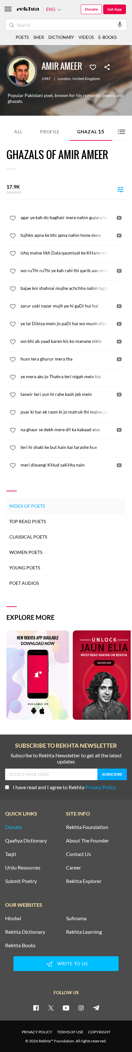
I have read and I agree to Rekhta (64, 787)
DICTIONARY (61, 37)
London (64, 79)
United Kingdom (86, 79)
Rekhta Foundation (87, 827)
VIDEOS (86, 37)
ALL (18, 131)
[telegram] (96, 1008)
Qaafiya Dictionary (26, 840)
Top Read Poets (27, 521)
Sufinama (76, 918)
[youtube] (66, 1008)
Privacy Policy (100, 787)
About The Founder (87, 840)
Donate (91, 9)
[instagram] (81, 1008)
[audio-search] (120, 24)
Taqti (10, 854)
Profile (50, 131)
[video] (119, 218)
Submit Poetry (21, 881)
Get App (114, 9)
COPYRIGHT (99, 1032)
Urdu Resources (22, 867)
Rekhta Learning (84, 931)
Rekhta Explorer (84, 881)
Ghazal (90, 131)
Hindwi (13, 918)
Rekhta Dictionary (25, 931)
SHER (38, 37)
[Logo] (27, 9)
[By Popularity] (120, 189)
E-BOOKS (107, 37)
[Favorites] (93, 67)
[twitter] (51, 1008)
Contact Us (78, 854)
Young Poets (24, 567)
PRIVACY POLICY (37, 1032)
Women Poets (25, 552)
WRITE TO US (72, 963)
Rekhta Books (20, 945)
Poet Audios (24, 583)
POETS (22, 37)
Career (73, 867)
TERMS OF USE (70, 1032)
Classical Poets (28, 536)
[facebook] (36, 1008)
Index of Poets (27, 506)
